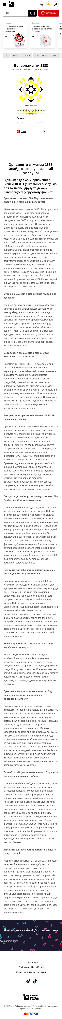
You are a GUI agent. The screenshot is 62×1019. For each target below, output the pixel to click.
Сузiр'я (55, 55)
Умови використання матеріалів (31, 972)
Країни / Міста (40, 55)
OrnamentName (39, 1006)
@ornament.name (46, 930)
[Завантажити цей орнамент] (43, 131)
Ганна (20, 118)
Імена (15, 55)
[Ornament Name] (11, 3)
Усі (6, 55)
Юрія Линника (35, 1008)
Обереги (26, 55)
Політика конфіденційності (31, 967)
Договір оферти (31, 962)
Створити (50, 13)
